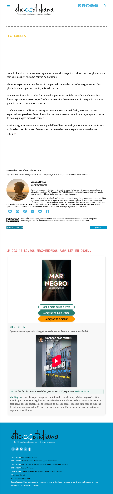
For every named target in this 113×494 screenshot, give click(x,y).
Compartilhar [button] (11, 170)
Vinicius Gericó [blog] (29, 457)
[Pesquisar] (105, 6)
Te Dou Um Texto (27, 468)
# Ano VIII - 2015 (17, 174)
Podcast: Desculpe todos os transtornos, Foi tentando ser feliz (44, 464)
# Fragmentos (30, 174)
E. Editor (59, 174)
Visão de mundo (83, 174)
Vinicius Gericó (69, 174)
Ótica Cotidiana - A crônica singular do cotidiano (39, 461)
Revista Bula (80, 391)
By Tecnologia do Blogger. (21, 478)
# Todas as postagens (46, 174)
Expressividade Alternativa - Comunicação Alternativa (41, 471)
